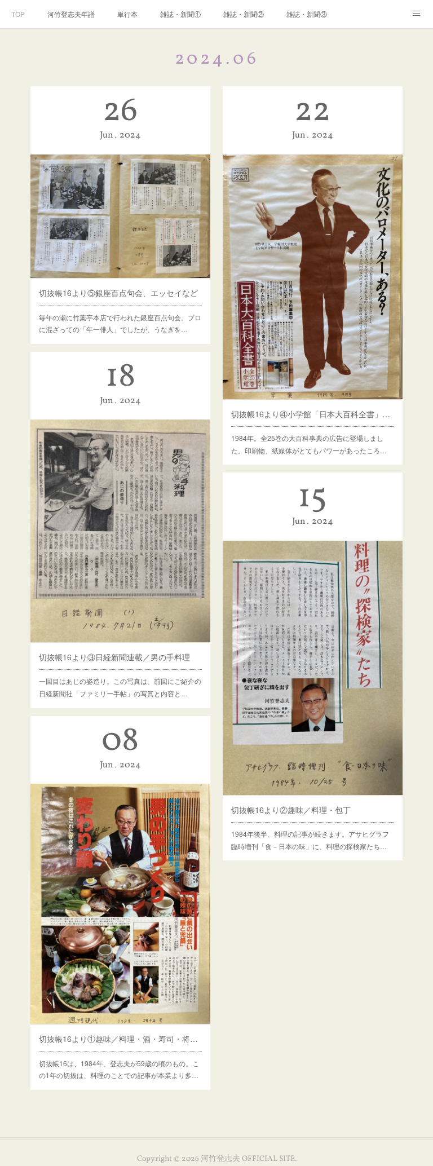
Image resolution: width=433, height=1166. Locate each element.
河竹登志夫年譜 (71, 14)
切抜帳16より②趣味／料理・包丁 (291, 809)
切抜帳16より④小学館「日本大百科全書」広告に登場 (313, 413)
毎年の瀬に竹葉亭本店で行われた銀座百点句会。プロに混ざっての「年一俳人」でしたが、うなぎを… (120, 323)
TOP (18, 14)
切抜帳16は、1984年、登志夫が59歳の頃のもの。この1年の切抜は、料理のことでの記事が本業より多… (119, 1069)
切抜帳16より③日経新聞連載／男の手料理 (114, 656)
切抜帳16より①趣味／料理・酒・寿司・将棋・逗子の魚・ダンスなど (120, 1038)
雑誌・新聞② (243, 14)
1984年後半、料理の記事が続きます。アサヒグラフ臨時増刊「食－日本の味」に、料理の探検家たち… (310, 840)
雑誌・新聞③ (306, 14)
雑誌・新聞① (180, 14)
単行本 (127, 14)
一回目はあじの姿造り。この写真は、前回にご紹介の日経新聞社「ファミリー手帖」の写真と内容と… (120, 687)
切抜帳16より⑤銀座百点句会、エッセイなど (118, 292)
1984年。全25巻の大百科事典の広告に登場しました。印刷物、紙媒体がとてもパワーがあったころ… (309, 444)
